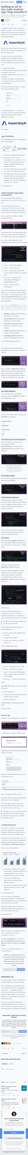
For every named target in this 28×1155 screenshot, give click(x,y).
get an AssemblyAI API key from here (10, 207)
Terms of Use (21, 1034)
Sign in (25, 2)
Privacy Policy (19, 1144)
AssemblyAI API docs (8, 935)
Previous (6, 1053)
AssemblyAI (8, 30)
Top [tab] (3, 1082)
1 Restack (18, 1043)
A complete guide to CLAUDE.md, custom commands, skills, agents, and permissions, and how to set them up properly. (10, 1103)
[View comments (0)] (8, 24)
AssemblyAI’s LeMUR (11, 182)
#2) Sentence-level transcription (13, 439)
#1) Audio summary (8, 391)
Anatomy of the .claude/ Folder (9, 1100)
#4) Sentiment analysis (9, 497)
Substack (6, 1152)
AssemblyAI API (6, 113)
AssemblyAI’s (9, 897)
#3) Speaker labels (8, 475)
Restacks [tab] (11, 1064)
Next (23, 1053)
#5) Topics (5, 538)
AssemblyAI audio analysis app (10, 808)
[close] (23, 1112)
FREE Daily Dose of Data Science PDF (8, 1087)
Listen (24, 20)
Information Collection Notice (16, 1036)
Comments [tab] (4, 1064)
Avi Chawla (7, 19)
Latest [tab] (6, 1082)
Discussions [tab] (12, 1082)
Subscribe (19, 2)
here (2, 1006)
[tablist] (7, 1063)
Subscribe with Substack (15, 1138)
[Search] (25, 1082)
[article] (14, 1091)
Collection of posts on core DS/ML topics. (10, 1090)
